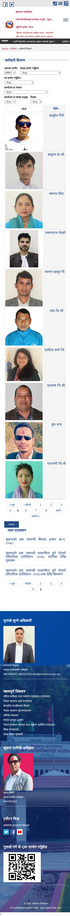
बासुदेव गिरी (56, 115)
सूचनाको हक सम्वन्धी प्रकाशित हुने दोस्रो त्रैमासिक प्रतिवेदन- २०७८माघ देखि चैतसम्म (36, 572)
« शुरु (12, 504)
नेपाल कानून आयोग (13, 720)
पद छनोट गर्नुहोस (12, 77)
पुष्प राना (56, 424)
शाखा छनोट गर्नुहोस (29, 68)
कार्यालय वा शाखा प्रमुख (16, 97)
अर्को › (59, 510)
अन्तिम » (35, 516)
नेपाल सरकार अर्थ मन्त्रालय (17, 701)
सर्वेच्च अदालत (10, 715)
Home (5, 48)
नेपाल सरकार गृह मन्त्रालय (17, 710)
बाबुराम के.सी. (56, 154)
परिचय (13, 48)
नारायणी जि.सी (56, 463)
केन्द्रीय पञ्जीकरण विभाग (16, 705)
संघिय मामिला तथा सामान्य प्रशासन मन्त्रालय (26, 696)
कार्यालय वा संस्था (13, 87)
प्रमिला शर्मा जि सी (56, 350)
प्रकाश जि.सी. (56, 385)
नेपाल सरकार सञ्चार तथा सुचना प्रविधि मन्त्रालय (29, 724)
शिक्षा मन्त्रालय (11, 729)
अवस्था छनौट (11, 68)
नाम (55, 108)
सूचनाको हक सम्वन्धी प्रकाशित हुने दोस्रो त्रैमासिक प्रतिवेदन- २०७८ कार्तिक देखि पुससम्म (36, 556)
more (11, 524)
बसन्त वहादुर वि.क (56, 272)
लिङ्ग (33, 97)
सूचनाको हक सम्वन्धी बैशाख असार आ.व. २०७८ (36, 541)
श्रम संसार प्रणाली (13, 734)
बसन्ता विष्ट (56, 194)
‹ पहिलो (27, 504)
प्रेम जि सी (56, 311)
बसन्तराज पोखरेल (56, 233)
